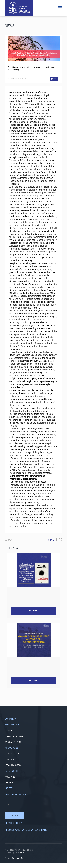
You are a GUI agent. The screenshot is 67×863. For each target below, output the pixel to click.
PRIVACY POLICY (14, 823)
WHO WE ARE (12, 724)
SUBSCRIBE (14, 815)
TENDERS (9, 782)
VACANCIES (10, 777)
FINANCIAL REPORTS (14, 736)
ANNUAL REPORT (13, 742)
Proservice (19, 852)
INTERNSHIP (11, 770)
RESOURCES (11, 747)
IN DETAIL (33, 610)
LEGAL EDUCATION (13, 765)
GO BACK (8, 540)
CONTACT (9, 730)
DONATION (10, 718)
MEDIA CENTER (12, 753)
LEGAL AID (9, 759)
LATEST (8, 788)
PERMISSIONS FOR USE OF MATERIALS (26, 829)
